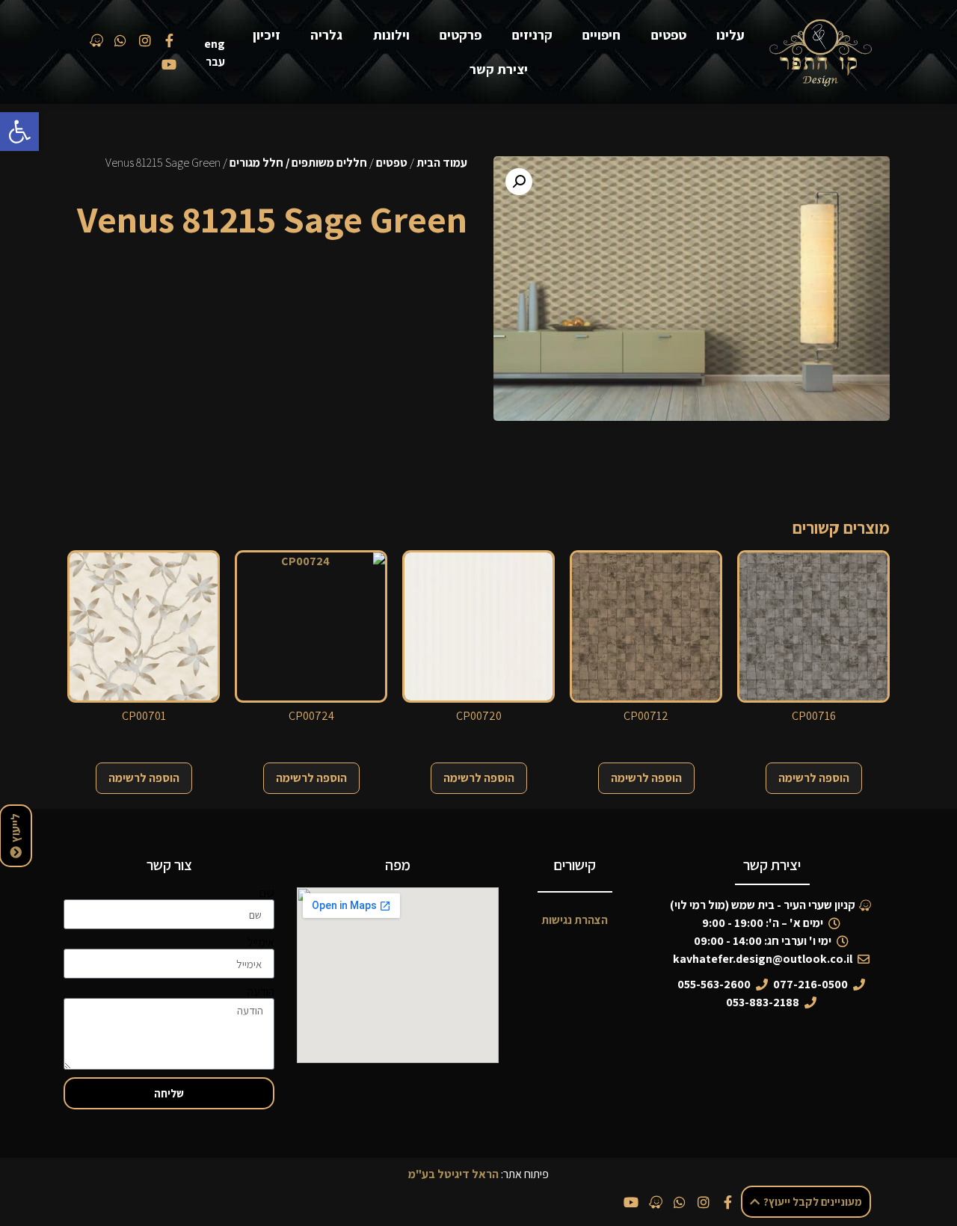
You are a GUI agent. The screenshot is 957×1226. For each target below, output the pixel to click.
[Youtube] (631, 1202)
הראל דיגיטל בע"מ (453, 1174)
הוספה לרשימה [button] (813, 778)
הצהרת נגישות (574, 920)
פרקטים (460, 34)
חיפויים (601, 34)
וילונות (391, 34)
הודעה (260, 992)
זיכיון (266, 34)
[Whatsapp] (680, 1202)
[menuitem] (217, 43)
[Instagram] (704, 1202)
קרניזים (532, 34)
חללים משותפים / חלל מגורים (298, 162)
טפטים (668, 34)
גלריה (326, 34)
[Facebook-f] (728, 1202)
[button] (19, 131)
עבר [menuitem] (215, 62)
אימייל (260, 943)
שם (266, 893)
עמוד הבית (441, 162)
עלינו (730, 34)
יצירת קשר (499, 69)
